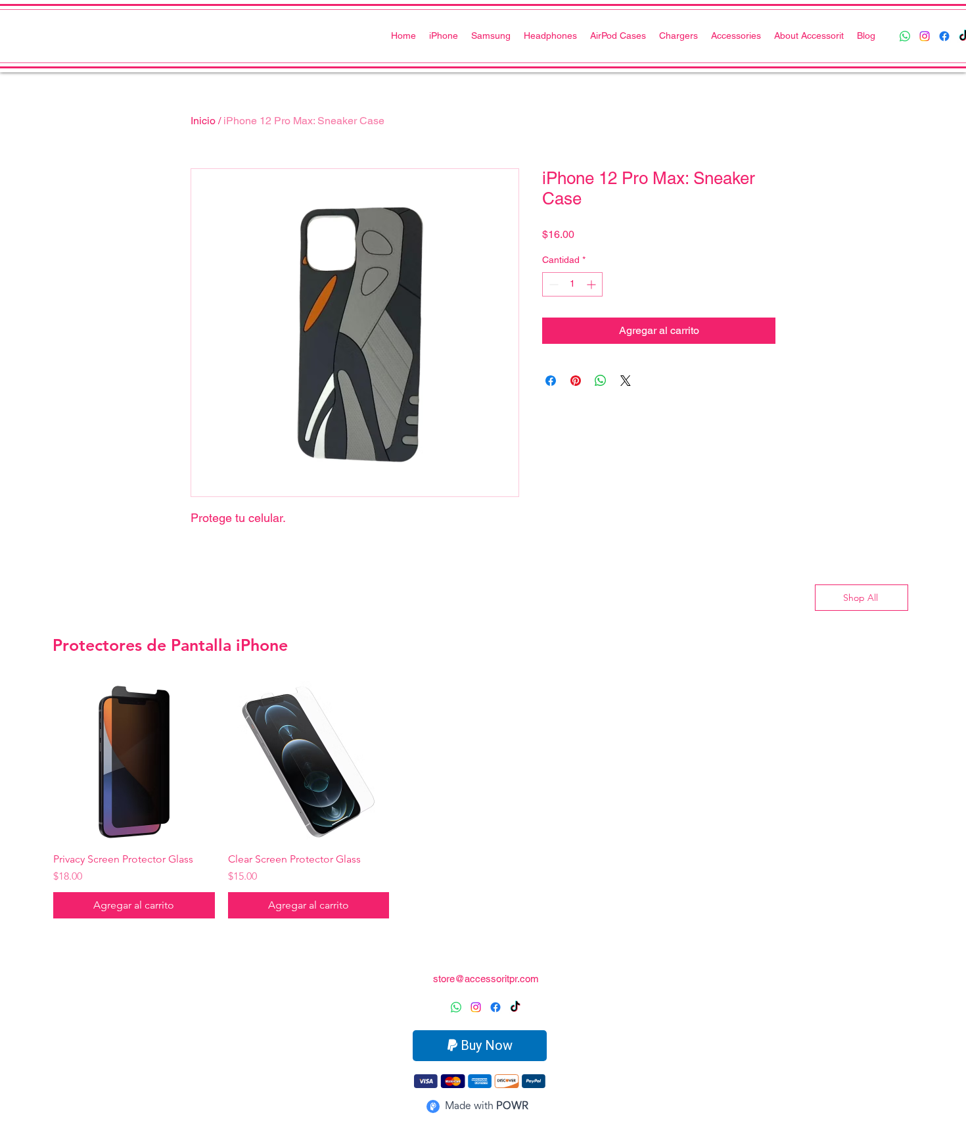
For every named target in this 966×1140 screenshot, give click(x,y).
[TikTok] (515, 1007)
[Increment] (592, 284)
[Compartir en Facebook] (551, 381)
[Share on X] (625, 381)
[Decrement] (552, 284)
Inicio (203, 120)
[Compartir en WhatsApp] (601, 381)
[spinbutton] (572, 284)
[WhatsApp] (904, 36)
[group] (483, 800)
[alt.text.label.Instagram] (924, 36)
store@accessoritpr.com (486, 978)
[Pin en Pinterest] (576, 381)
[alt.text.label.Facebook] (944, 36)
